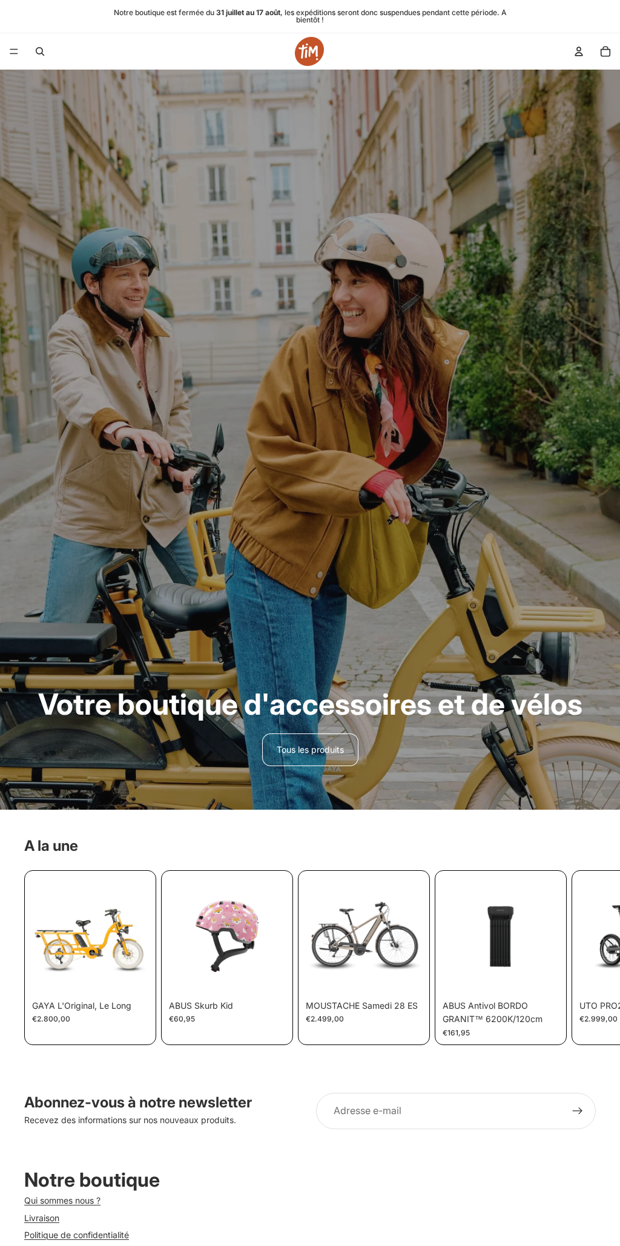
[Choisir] (129, 976)
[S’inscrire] (577, 1111)
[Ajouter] (540, 976)
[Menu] (14, 51)
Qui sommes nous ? (62, 1200)
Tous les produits (310, 749)
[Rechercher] (40, 51)
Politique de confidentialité (76, 1234)
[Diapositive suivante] (581, 957)
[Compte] (579, 51)
